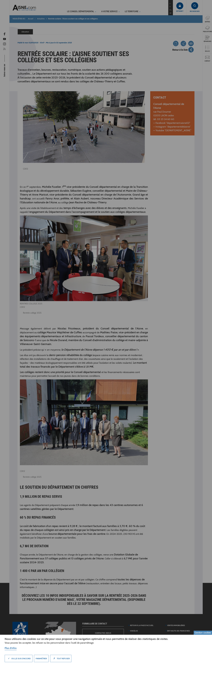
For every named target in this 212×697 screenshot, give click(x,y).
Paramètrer (41, 658)
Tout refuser (61, 658)
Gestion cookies (203, 632)
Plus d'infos (11, 648)
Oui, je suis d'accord (19, 658)
